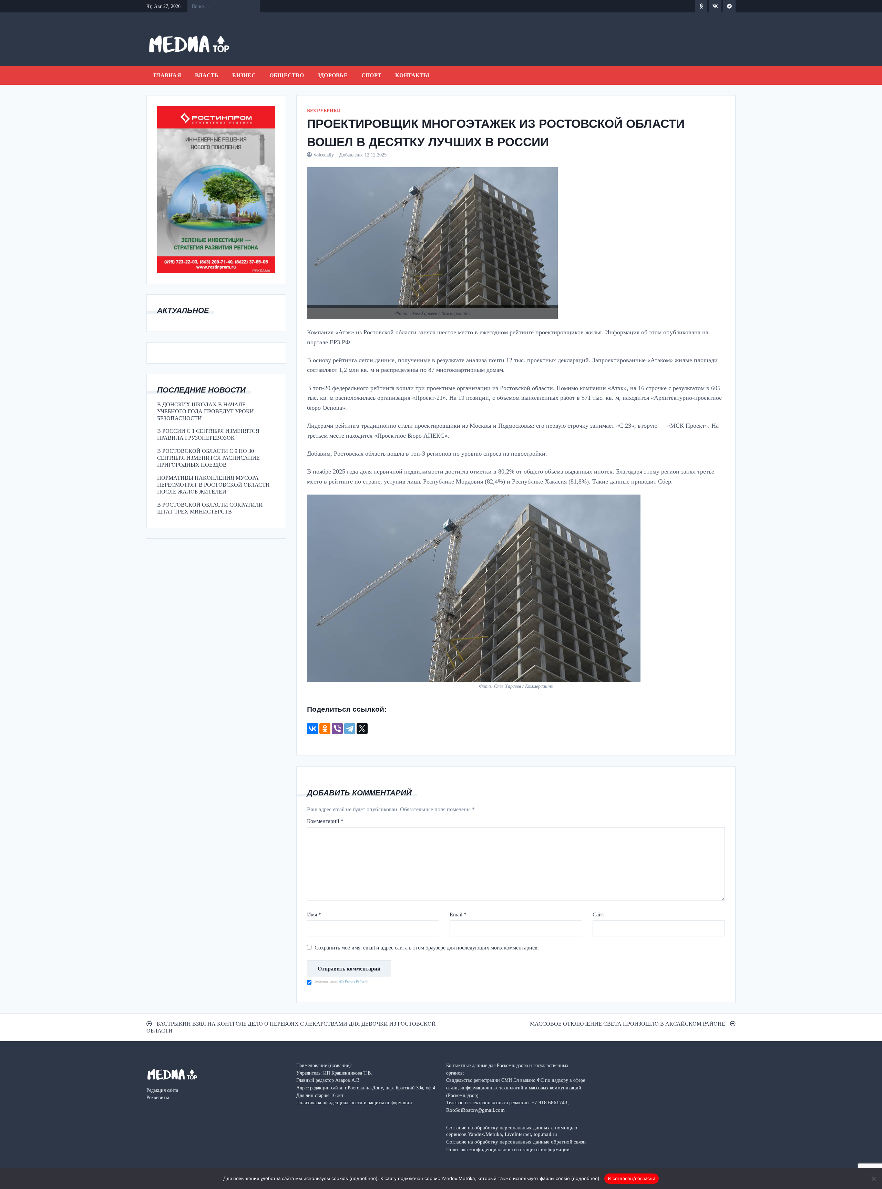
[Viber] (337, 728)
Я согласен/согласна (631, 1178)
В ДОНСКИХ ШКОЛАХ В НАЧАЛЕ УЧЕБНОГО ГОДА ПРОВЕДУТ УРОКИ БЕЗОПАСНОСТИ (205, 411)
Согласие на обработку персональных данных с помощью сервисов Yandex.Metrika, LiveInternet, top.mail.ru (511, 1131)
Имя (314, 914)
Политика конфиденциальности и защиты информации (508, 1149)
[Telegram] (349, 728)
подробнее (363, 1178)
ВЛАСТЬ (207, 75)
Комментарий (325, 821)
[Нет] (873, 1178)
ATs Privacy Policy (352, 981)
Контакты (412, 75)
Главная (167, 75)
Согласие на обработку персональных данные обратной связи (516, 1142)
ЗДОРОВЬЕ (333, 75)
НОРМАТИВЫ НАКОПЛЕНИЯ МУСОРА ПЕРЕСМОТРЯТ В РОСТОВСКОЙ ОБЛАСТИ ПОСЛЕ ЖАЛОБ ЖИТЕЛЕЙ (213, 485)
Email (458, 914)
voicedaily (324, 154)
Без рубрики (324, 110)
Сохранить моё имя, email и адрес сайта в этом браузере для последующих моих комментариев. (427, 948)
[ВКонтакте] (312, 728)
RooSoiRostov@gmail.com (475, 1110)
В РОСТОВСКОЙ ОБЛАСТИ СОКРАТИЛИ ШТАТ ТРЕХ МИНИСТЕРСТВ (210, 508)
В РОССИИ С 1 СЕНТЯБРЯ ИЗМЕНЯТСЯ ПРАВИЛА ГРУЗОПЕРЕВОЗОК (208, 434)
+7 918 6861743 (549, 1102)
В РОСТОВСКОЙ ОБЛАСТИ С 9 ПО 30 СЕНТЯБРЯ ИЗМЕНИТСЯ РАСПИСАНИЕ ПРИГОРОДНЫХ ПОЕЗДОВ (208, 458)
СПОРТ (371, 75)
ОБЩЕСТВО (286, 75)
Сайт (598, 914)
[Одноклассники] (324, 728)
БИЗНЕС (244, 75)
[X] (362, 728)
